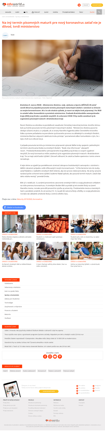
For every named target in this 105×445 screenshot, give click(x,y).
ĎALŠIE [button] (92, 12)
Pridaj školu (6, 403)
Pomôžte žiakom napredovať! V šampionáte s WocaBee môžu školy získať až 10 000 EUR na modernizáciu (40, 338)
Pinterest (97, 390)
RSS (55, 416)
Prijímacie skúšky (68, 371)
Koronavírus (37, 199)
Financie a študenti (11, 310)
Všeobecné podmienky (34, 403)
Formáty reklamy (58, 413)
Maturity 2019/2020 (24, 199)
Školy (81, 12)
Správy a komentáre (22, 17)
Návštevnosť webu (59, 405)
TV (26, 12)
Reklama (56, 403)
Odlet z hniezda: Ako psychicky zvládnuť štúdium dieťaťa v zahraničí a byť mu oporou (34, 330)
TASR (12, 35)
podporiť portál (97, 5)
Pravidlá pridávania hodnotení (36, 408)
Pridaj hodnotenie (8, 410)
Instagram (98, 385)
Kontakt (56, 410)
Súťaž (5, 371)
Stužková (8, 318)
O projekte (82, 403)
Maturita (8, 314)
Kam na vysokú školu (12, 291)
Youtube (97, 388)
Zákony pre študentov (12, 299)
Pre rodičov (82, 385)
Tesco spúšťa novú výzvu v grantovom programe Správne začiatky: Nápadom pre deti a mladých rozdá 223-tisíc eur (44, 334)
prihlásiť (85, 5)
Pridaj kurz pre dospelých (10, 408)
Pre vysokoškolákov (84, 393)
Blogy (46, 12)
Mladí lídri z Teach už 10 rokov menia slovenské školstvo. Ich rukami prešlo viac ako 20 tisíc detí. (38, 346)
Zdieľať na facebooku (15, 207)
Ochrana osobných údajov (35, 410)
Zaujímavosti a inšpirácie (13, 307)
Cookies (30, 413)
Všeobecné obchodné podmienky (37, 405)
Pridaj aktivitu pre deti (9, 405)
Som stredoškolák (8, 17)
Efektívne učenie (15, 371)
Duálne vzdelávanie (29, 371)
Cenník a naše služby (59, 408)
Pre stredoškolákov (84, 390)
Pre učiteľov (82, 388)
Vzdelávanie (9, 283)
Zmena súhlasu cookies (35, 416)
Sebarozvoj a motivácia (12, 287)
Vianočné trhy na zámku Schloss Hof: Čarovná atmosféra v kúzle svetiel (29, 342)
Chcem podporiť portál (49, 391)
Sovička (55, 12)
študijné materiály (68, 12)
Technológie (9, 303)
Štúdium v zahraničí (54, 371)
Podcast (37, 12)
